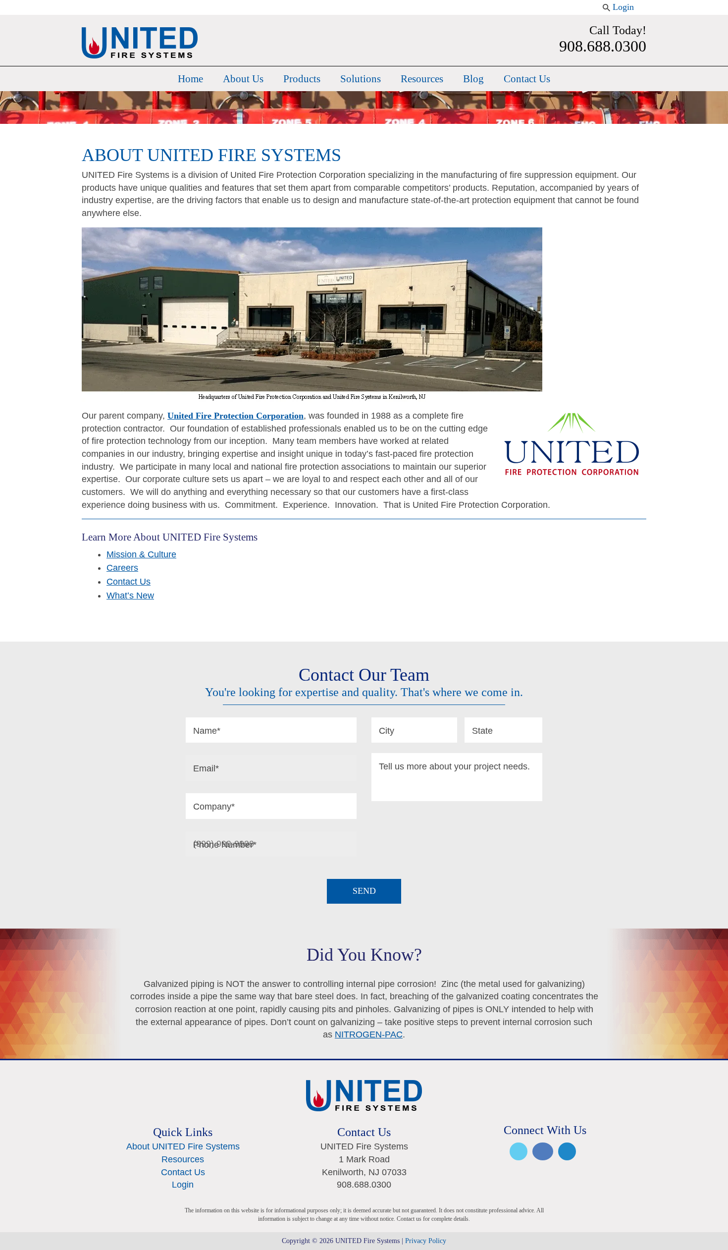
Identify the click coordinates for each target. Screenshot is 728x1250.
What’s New (130, 595)
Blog (473, 79)
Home (190, 79)
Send (364, 891)
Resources (422, 79)
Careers (122, 568)
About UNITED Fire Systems (183, 1146)
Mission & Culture (141, 554)
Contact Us (527, 79)
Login (623, 7)
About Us (243, 79)
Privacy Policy (425, 1241)
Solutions (360, 79)
